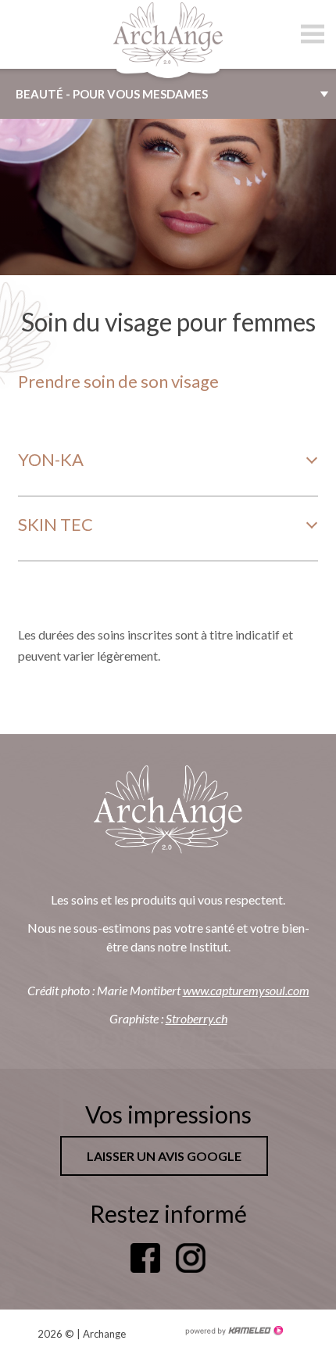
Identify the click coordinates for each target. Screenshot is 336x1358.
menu (312, 34)
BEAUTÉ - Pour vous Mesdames (112, 94)
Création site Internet (233, 1330)
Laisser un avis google (164, 1155)
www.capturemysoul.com (246, 990)
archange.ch (168, 34)
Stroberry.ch (196, 1018)
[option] (168, 197)
